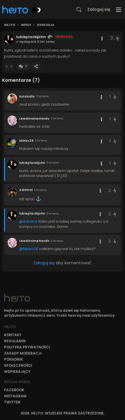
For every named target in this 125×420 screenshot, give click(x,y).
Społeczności (18, 365)
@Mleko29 (28, 248)
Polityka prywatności (27, 347)
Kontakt (13, 334)
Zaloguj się (98, 9)
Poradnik (13, 359)
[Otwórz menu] (118, 9)
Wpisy (26, 25)
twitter (12, 402)
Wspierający (17, 371)
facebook (14, 389)
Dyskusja (45, 25)
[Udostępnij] (36, 66)
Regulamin (15, 341)
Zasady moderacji (23, 353)
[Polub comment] (115, 97)
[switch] (36, 10)
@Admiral (28, 221)
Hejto (9, 25)
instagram (15, 396)
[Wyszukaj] (79, 9)
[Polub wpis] (117, 38)
